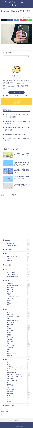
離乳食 (18, 318)
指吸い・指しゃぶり (18, 320)
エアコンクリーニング (18, 380)
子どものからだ (18, 345)
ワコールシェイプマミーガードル (18, 376)
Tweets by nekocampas (8, 415)
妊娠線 (18, 300)
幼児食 (18, 328)
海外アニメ (18, 314)
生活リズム (18, 330)
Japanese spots (18, 245)
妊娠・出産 (17, 249)
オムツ (18, 332)
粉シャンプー (18, 289)
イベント (18, 312)
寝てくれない (18, 337)
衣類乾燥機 (18, 391)
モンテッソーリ (18, 322)
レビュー (18, 397)
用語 (18, 351)
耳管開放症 (18, 283)
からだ (17, 280)
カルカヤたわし (18, 389)
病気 (18, 305)
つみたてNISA (18, 274)
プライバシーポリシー (13, 423)
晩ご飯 (18, 395)
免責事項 (23, 423)
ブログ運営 (17, 265)
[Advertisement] (16, 214)
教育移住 (18, 260)
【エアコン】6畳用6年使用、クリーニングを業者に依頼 (17, 129)
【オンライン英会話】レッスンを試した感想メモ (17, 139)
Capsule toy (18, 243)
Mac (18, 362)
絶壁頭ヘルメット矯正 (18, 316)
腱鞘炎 (18, 303)
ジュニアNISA (18, 272)
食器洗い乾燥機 (18, 372)
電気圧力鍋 (18, 385)
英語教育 (18, 339)
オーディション (18, 353)
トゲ (18, 399)
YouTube (18, 364)
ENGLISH (17, 240)
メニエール (18, 298)
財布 (18, 387)
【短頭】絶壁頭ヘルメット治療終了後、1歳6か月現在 (17, 122)
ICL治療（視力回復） (18, 285)
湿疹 (18, 326)
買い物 (18, 401)
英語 (17, 253)
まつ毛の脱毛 (18, 287)
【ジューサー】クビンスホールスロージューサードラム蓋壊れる (17, 116)
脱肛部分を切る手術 (14, 296)
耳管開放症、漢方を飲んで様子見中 (15, 134)
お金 (17, 269)
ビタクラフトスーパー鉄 (18, 374)
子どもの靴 (18, 341)
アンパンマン (18, 347)
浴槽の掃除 (18, 378)
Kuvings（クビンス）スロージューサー (18, 369)
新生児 (18, 349)
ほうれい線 (18, 291)
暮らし (17, 359)
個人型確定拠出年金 (18, 276)
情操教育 (18, 355)
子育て (17, 309)
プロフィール (16, 92)
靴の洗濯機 (18, 393)
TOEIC (18, 258)
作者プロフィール (17, 405)
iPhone (18, 383)
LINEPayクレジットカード (18, 367)
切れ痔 (18, 294)
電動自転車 (18, 324)
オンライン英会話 (18, 256)
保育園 (18, 335)
